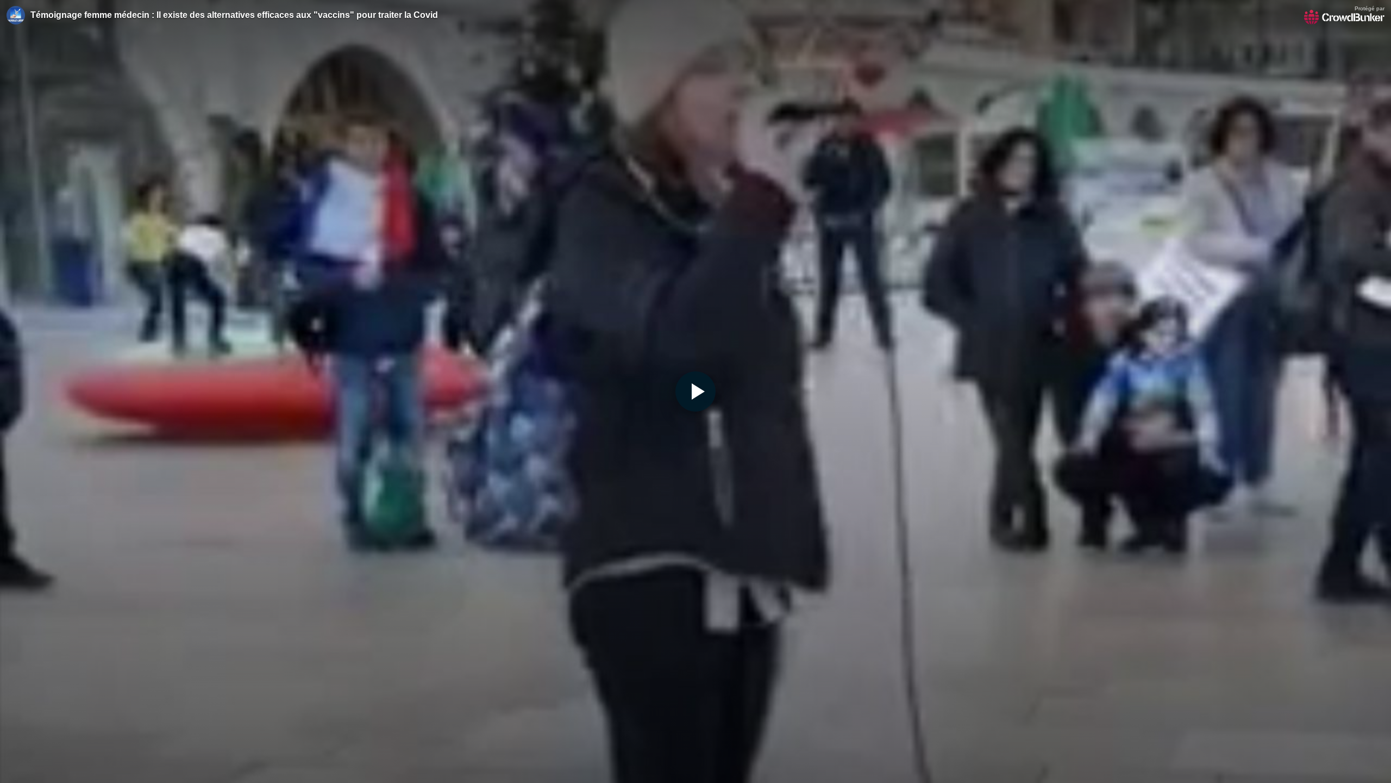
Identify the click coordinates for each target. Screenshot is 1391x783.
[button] (695, 391)
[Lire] (695, 391)
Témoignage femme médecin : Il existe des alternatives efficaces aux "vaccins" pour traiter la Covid (234, 15)
